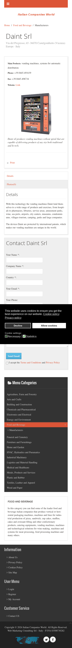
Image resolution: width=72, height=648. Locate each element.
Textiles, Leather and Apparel (21, 482)
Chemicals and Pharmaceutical (21, 409)
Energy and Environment (19, 419)
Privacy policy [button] (13, 317)
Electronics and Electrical (19, 414)
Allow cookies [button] (49, 325)
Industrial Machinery (17, 457)
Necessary (14, 336)
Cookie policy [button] (51, 314)
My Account (14, 599)
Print (12, 162)
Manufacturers (16, 430)
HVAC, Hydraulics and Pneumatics (23, 452)
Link (18, 84)
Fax (9, 79)
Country (11, 277)
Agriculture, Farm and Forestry (22, 394)
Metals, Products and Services (21, 472)
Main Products (14, 63)
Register (12, 594)
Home (7, 25)
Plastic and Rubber (16, 477)
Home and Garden (15, 447)
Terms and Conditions (30, 362)
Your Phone (11, 300)
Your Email (12, 288)
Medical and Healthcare (18, 467)
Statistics (31, 336)
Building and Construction (19, 404)
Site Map (12, 572)
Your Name (12, 254)
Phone (10, 72)
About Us (12, 557)
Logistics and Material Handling (22, 462)
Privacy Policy (53, 362)
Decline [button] (18, 325)
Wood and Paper (14, 487)
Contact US (13, 615)
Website (11, 85)
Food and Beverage (22, 25)
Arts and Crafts (14, 399)
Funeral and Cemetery (17, 437)
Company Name (14, 266)
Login (11, 589)
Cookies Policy (15, 567)
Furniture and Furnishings (19, 442)
